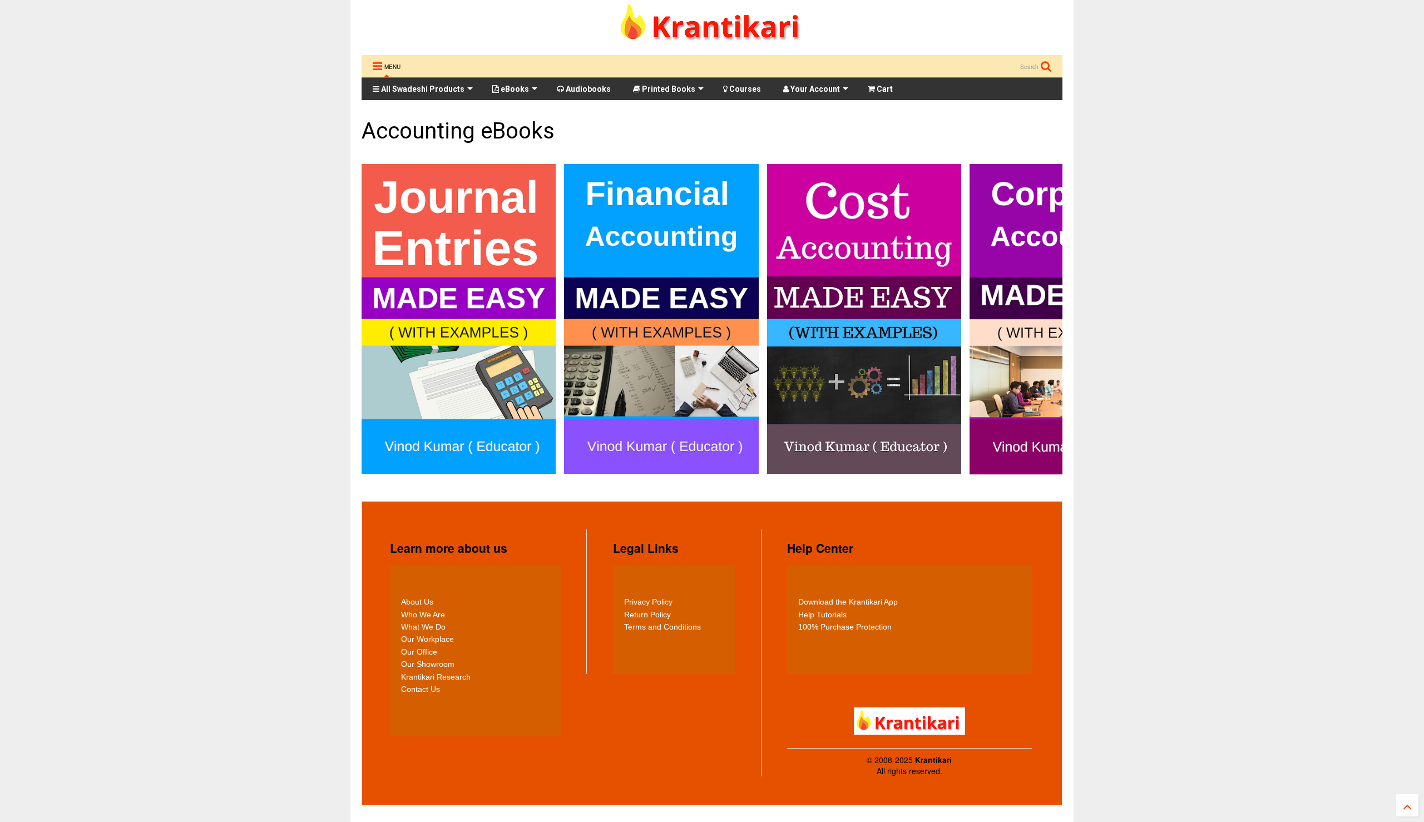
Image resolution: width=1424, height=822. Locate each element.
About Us (417, 601)
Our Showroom (427, 664)
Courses (744, 89)
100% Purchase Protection (845, 626)
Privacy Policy (648, 601)
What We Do (423, 626)
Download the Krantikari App (848, 601)
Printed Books (667, 89)
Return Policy (647, 614)
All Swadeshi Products (421, 89)
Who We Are (423, 614)
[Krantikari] (712, 41)
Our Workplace (427, 639)
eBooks (514, 89)
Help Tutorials (822, 614)
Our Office (419, 651)
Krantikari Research (436, 676)
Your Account (814, 89)
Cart (884, 89)
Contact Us (420, 689)
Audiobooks (587, 89)
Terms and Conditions (662, 626)
